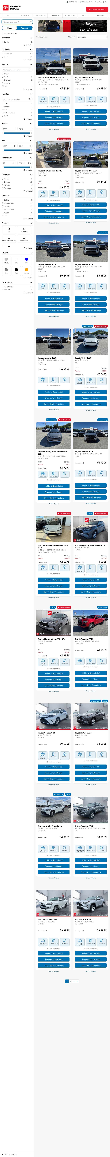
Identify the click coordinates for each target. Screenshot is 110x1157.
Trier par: (71, 37)
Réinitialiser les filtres (10, 33)
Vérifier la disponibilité (54, 111)
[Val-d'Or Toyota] (12, 7)
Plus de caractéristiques (54, 106)
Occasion (25, 16)
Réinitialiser (29, 45)
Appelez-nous (86, 2)
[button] (41, 80)
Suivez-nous (72, 2)
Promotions (70, 16)
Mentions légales (54, 129)
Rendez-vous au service (97, 9)
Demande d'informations (54, 123)
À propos (100, 16)
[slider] (3, 133)
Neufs (9, 16)
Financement (55, 16)
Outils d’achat (40, 16)
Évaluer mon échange (53, 117)
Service (85, 16)
